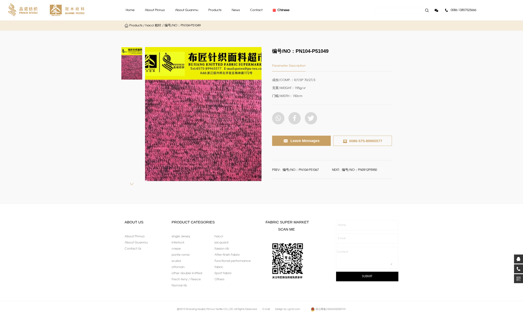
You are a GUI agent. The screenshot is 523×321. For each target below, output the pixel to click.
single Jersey (181, 236)
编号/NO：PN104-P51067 (301, 170)
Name (342, 225)
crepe (176, 248)
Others (219, 279)
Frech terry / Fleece (186, 279)
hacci (219, 236)
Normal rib (179, 285)
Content (342, 252)
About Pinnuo (155, 10)
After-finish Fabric (227, 254)
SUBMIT (367, 276)
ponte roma (180, 254)
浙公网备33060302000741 (330, 309)
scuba (176, 261)
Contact (256, 10)
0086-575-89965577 (365, 141)
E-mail (342, 238)
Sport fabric (223, 273)
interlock (178, 242)
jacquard (221, 242)
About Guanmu (186, 10)
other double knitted (187, 273)
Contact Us (133, 248)
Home (130, 10)
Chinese (283, 10)
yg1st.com (293, 309)
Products (214, 10)
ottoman (178, 267)
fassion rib (222, 248)
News (236, 10)
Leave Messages (305, 141)
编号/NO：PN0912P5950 (359, 170)
